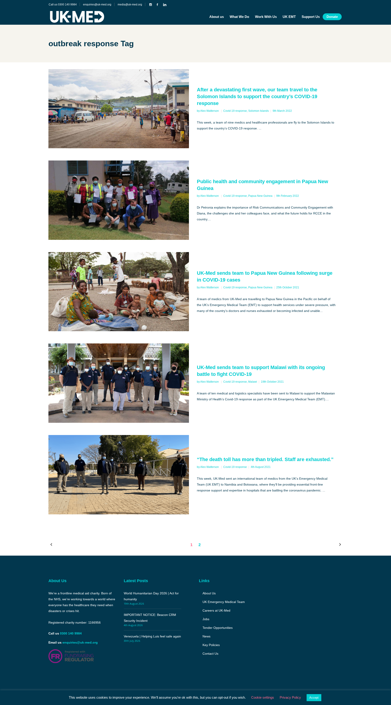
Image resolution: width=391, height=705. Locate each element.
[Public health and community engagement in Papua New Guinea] (118, 200)
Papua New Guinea (260, 195)
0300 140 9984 (71, 633)
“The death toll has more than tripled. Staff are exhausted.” (265, 459)
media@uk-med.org (130, 4)
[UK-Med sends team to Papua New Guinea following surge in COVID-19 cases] (118, 291)
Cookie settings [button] (262, 697)
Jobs (206, 619)
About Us (209, 593)
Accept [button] (314, 697)
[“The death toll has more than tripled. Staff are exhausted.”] (118, 474)
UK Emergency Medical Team (224, 602)
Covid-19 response (235, 110)
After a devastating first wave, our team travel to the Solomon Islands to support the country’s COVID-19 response (257, 96)
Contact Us (210, 653)
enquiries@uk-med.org (97, 4)
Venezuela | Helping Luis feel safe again (152, 636)
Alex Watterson (209, 110)
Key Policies (211, 645)
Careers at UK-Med (216, 610)
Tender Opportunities (218, 628)
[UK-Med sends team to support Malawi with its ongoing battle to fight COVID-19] (118, 383)
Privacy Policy (290, 697)
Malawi (252, 381)
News (206, 636)
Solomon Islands (258, 110)
